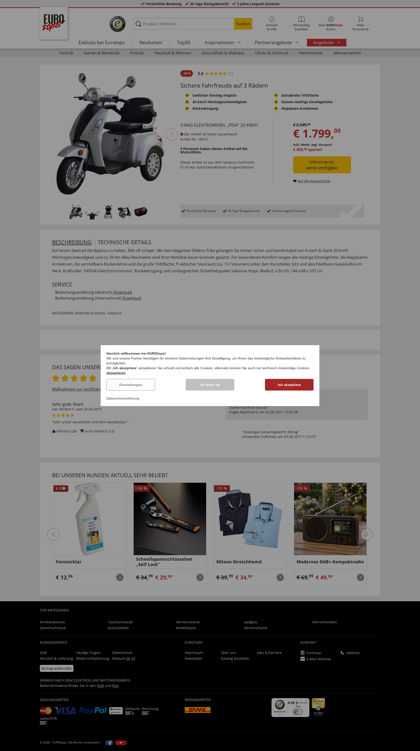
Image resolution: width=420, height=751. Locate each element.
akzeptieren (116, 373)
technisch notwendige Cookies (285, 368)
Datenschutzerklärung (122, 398)
